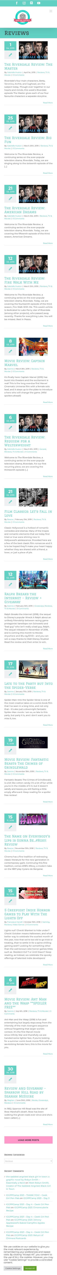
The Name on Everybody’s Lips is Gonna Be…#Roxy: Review (27, 840)
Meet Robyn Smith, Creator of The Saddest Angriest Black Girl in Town (28, 1185)
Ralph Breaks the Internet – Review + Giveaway (23, 598)
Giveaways (39, 606)
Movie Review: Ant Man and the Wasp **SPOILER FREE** (25, 1003)
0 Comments (18, 75)
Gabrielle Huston (14, 72)
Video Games (18, 925)
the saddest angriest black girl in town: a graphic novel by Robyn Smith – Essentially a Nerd (27, 1179)
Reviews (41, 72)
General (42, 449)
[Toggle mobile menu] (51, 11)
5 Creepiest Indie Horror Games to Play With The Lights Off (27, 914)
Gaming (45, 922)
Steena (10, 519)
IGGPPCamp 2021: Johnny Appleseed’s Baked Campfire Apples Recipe (25, 1222)
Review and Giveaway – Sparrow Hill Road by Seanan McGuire (25, 1092)
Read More (48, 103)
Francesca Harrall (14, 922)
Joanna (10, 369)
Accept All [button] (30, 1268)
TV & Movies (18, 452)
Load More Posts (28, 1140)
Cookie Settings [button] (12, 1268)
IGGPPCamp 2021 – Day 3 (36, 1198)
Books (35, 1100)
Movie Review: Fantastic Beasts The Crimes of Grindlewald (26, 763)
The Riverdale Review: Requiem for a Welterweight (24, 441)
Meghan (10, 1100)
